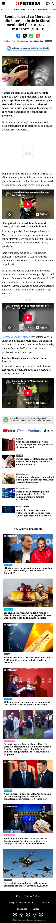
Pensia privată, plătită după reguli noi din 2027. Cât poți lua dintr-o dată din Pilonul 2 (34, 462)
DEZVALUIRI (6, 9)
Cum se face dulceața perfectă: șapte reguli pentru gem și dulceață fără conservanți (34, 444)
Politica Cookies (32, 896)
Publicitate (22, 909)
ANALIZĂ (8, 880)
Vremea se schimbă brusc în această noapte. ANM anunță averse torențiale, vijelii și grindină (27, 660)
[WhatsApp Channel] (41, 915)
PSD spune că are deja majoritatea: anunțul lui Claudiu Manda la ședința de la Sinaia (27, 703)
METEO (7, 654)
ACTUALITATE (19, 9)
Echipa (36, 909)
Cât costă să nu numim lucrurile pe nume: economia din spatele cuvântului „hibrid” (26, 884)
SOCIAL (48, 41)
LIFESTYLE (8, 609)
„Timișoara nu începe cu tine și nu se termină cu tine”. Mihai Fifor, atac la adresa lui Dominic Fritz (28, 571)
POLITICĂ (32, 9)
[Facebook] (15, 915)
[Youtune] (34, 915)
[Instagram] (21, 915)
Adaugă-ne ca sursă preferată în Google (30, 48)
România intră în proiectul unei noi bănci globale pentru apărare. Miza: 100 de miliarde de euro (35, 480)
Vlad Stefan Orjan (36, 41)
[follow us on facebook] (34, 430)
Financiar (42, 9)
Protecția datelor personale (20, 902)
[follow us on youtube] (9, 431)
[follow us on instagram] (21, 431)
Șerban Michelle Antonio (16, 336)
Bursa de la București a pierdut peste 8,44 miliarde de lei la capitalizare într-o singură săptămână (32, 495)
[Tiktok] (28, 915)
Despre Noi (44, 902)
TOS (18, 896)
